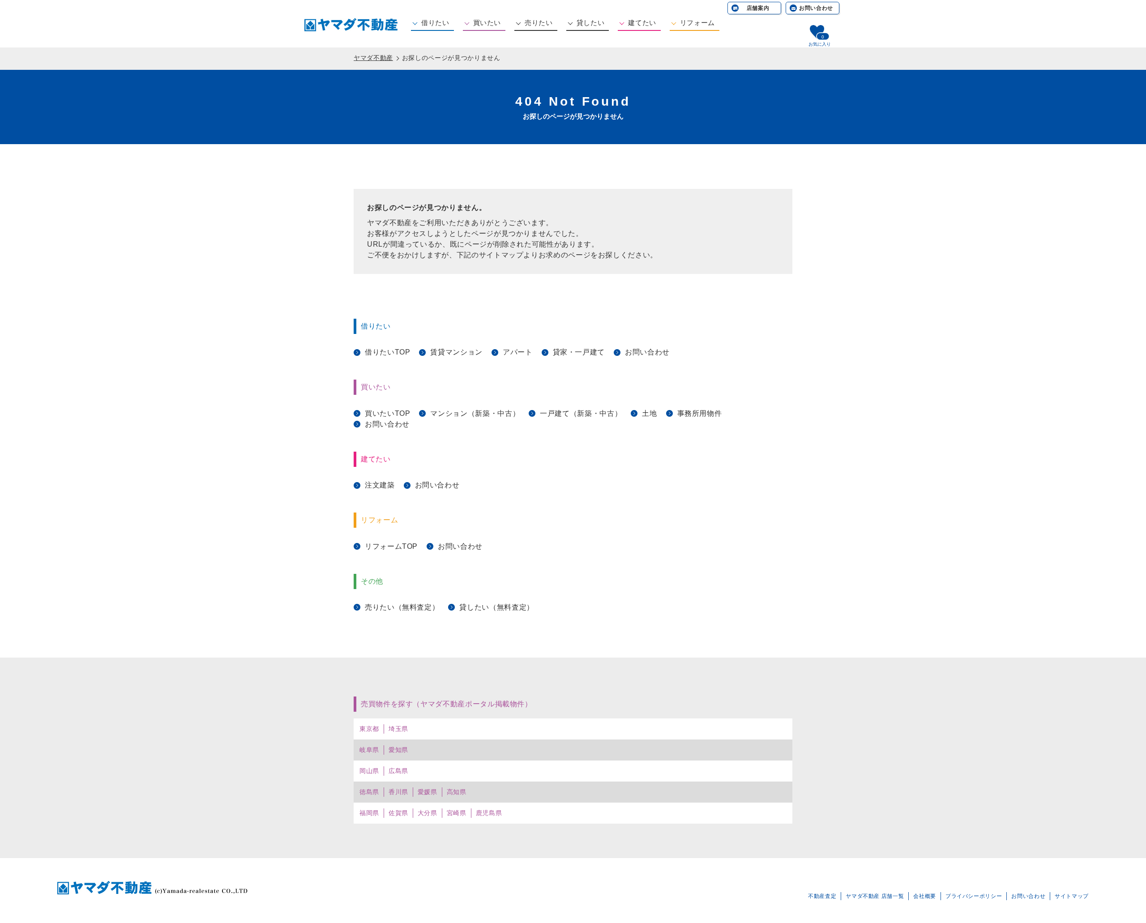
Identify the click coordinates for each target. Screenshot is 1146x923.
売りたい (539, 22)
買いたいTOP (387, 413)
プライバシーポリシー (973, 896)
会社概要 (924, 896)
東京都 (369, 728)
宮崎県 (456, 812)
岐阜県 (369, 749)
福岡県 (369, 812)
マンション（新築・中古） (475, 413)
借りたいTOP (387, 352)
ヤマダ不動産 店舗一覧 (875, 896)
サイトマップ (1072, 896)
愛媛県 (427, 791)
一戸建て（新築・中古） (581, 413)
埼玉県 (398, 728)
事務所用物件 (699, 413)
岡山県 (369, 770)
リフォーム (697, 22)
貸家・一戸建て (579, 352)
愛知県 (398, 749)
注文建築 (380, 485)
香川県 (398, 791)
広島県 (398, 770)
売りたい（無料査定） (402, 607)
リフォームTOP (391, 546)
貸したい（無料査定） (496, 607)
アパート (518, 352)
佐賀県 (398, 812)
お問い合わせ (816, 8)
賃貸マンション (456, 352)
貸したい (591, 22)
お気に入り (819, 44)
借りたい (435, 22)
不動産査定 (822, 896)
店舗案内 (758, 8)
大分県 (427, 812)
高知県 (456, 791)
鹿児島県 (489, 812)
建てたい (642, 22)
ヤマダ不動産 (373, 57)
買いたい (487, 22)
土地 (649, 413)
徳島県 (369, 791)
